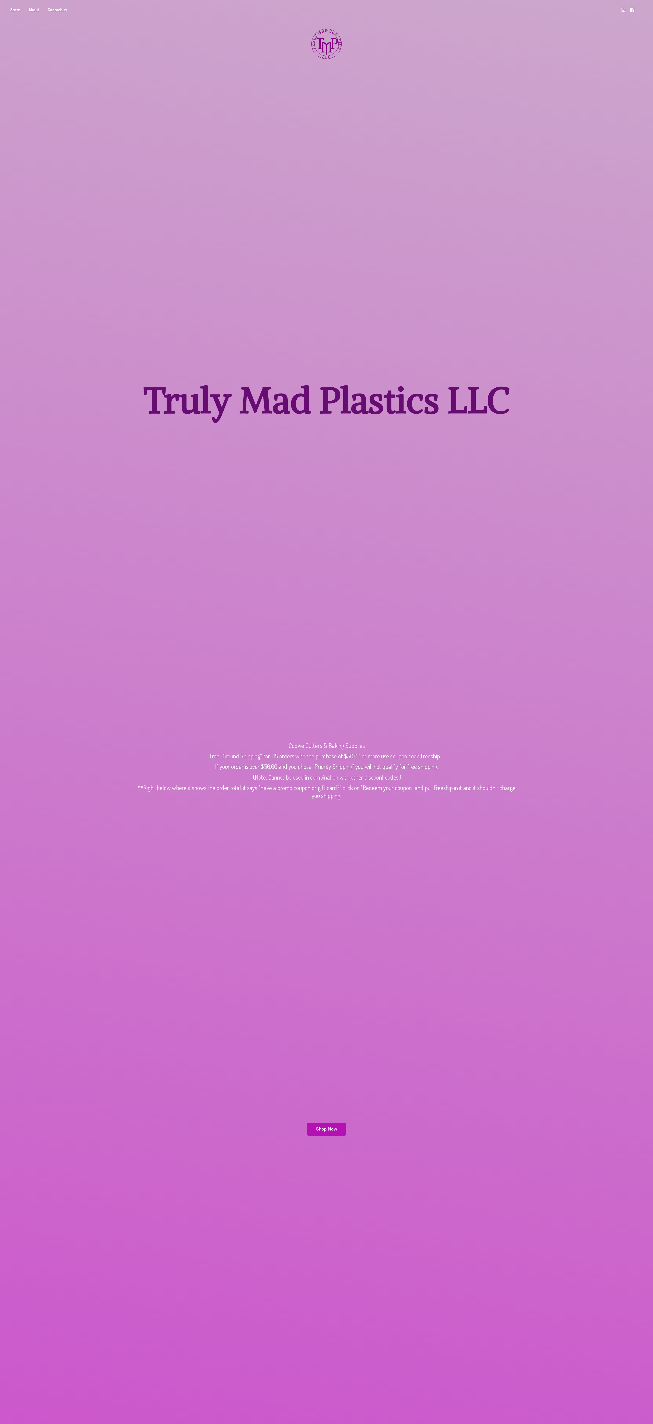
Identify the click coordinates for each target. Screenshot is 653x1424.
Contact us (57, 9)
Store (15, 9)
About (34, 9)
